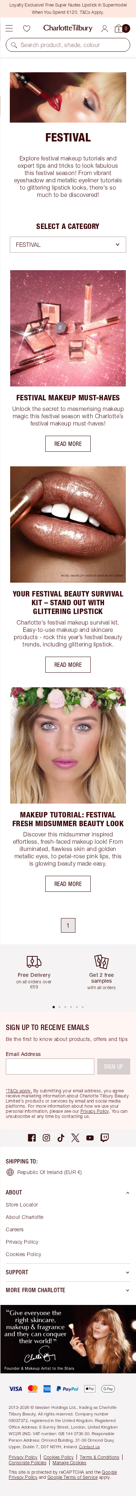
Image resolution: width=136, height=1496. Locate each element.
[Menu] (9, 28)
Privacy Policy (95, 1111)
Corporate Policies (27, 1462)
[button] (14, 44)
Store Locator (22, 1204)
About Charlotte (25, 1217)
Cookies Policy (23, 1254)
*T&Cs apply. (19, 1090)
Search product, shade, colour (60, 45)
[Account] (104, 28)
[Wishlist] (26, 28)
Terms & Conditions (99, 1457)
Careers (15, 1229)
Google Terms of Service (73, 1477)
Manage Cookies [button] (69, 1462)
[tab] (54, 1007)
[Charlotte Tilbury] (68, 28)
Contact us (89, 1446)
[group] (37, 974)
